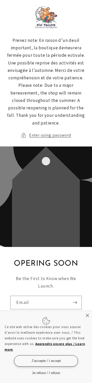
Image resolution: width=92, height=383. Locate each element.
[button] (46, 135)
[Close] (87, 315)
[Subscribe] (75, 302)
